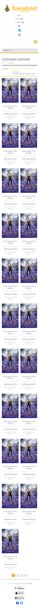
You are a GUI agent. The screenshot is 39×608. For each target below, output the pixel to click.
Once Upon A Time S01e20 (10, 512)
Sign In (19, 15)
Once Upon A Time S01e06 (10, 197)
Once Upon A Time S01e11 (29, 287)
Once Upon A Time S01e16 (10, 422)
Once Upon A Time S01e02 (10, 107)
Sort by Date (16, 70)
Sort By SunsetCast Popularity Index (23, 74)
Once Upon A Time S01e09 (29, 242)
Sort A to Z (15, 72)
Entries (19, 19)
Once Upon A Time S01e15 (29, 377)
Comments (19, 22)
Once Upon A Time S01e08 (10, 242)
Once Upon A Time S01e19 (29, 467)
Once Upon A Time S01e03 (29, 107)
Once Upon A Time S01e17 (29, 422)
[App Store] (19, 31)
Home (4, 63)
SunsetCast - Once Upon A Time (21, 68)
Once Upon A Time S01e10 (10, 287)
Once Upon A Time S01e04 (10, 152)
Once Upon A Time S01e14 (10, 377)
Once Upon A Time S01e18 (10, 467)
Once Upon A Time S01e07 (29, 197)
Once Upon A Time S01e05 (29, 152)
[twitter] (21, 603)
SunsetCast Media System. (16, 583)
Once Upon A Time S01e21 (29, 512)
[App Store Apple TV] (19, 35)
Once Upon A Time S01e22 (10, 558)
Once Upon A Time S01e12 (10, 332)
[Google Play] (19, 26)
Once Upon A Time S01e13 (29, 332)
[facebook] (17, 603)
